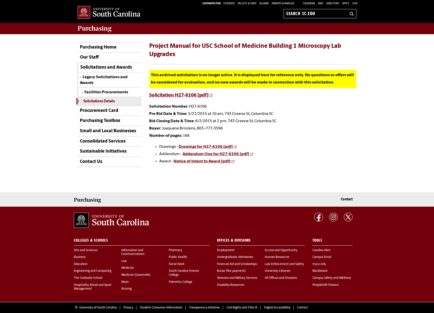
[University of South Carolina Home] (109, 12)
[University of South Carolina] (111, 220)
